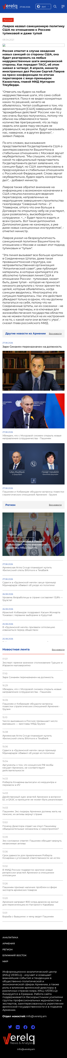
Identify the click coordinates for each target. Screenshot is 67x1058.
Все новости (58, 649)
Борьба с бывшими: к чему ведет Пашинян (28, 916)
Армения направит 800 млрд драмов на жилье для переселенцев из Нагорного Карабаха (30, 903)
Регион (7, 949)
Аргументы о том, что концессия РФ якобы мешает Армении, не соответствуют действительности (27, 768)
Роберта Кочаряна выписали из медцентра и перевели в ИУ (29, 783)
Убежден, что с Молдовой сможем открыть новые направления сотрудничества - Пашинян (31, 690)
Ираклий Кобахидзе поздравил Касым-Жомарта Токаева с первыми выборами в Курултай (31, 614)
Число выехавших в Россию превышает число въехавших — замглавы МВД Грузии (30, 722)
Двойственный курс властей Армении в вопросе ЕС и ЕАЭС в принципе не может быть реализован (32, 798)
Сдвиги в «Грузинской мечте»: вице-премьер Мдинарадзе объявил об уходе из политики (29, 752)
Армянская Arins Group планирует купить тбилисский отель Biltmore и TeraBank (27, 737)
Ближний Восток (14, 955)
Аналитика (10, 937)
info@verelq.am (26, 1049)
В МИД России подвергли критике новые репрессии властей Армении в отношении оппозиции (28, 873)
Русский (8, 20)
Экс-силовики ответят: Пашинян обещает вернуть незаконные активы (32, 842)
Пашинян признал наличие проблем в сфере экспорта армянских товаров (29, 888)
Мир (5, 961)
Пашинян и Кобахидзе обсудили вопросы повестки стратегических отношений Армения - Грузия (31, 706)
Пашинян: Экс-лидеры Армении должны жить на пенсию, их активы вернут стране (31, 813)
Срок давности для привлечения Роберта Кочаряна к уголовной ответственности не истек (31, 857)
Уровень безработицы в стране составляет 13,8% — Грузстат (32, 599)
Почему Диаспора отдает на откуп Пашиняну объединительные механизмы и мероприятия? (30, 827)
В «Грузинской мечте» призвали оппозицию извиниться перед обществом (28, 628)
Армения (8, 943)
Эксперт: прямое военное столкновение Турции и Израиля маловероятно (32, 664)
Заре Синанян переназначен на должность (28, 677)
